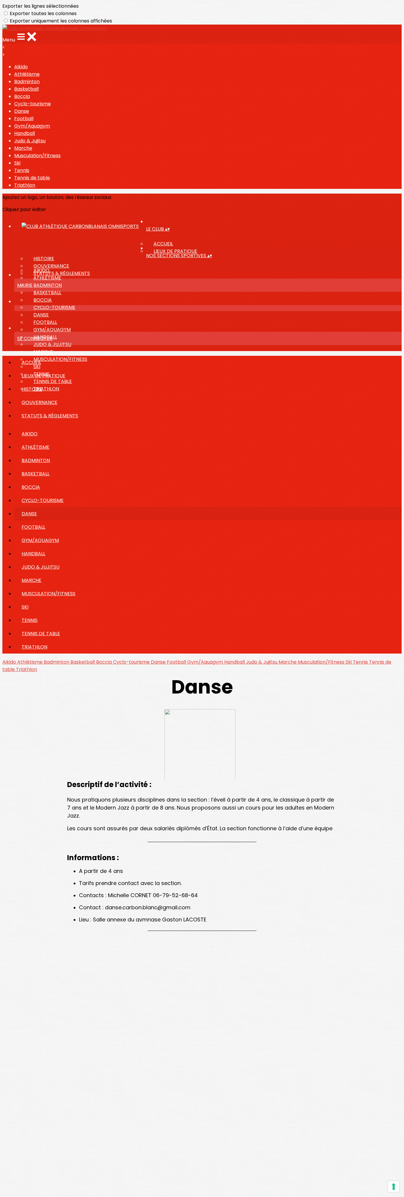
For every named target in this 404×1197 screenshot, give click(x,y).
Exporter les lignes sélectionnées (40, 6)
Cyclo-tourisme (32, 103)
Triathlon (24, 185)
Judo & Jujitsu (30, 140)
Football (23, 118)
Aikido (21, 66)
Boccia (22, 96)
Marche (23, 148)
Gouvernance (51, 266)
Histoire (43, 258)
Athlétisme (27, 74)
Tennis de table (32, 177)
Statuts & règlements (61, 273)
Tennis (21, 170)
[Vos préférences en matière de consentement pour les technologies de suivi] (393, 1186)
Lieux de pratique (175, 251)
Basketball (26, 89)
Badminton (27, 81)
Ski (17, 163)
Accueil (163, 243)
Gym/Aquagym (32, 126)
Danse (21, 111)
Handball (24, 133)
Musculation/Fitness (37, 155)
